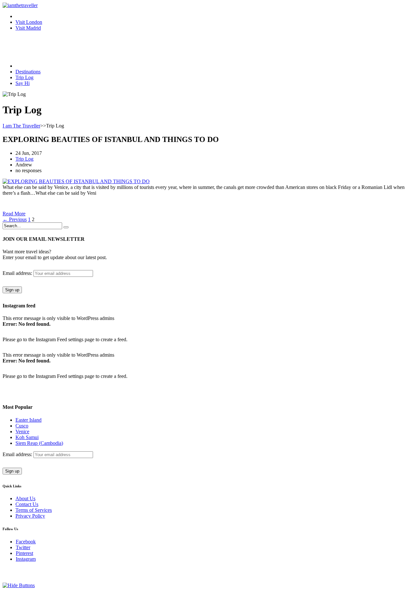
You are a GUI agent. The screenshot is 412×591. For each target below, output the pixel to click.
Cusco (21, 425)
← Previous (15, 219)
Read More (14, 213)
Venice (22, 431)
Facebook (26, 541)
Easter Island (28, 420)
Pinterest (24, 553)
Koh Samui (27, 437)
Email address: (18, 273)
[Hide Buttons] (19, 585)
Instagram (26, 559)
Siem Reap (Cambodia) (39, 443)
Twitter (23, 547)
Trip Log (24, 159)
